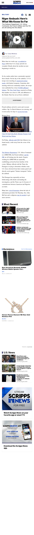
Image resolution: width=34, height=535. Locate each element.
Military (5, 14)
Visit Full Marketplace (26, 249)
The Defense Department (9, 152)
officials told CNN (14, 140)
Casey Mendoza (12, 53)
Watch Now (29, 2)
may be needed (21, 195)
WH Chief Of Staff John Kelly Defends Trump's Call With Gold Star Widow (17, 133)
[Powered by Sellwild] (29, 346)
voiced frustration (14, 190)
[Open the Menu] (2, 2)
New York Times (15, 90)
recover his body (22, 112)
